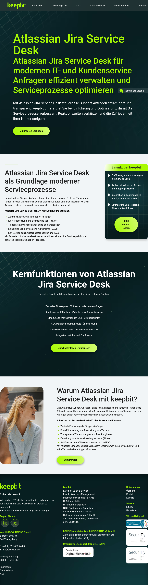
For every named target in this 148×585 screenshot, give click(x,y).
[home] (17, 5)
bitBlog (130, 507)
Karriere (130, 497)
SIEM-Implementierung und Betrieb (80, 518)
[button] (38, 5)
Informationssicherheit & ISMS (78, 497)
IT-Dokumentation (72, 501)
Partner (142, 5)
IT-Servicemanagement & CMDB (79, 515)
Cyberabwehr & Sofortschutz (77, 511)
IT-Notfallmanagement (74, 504)
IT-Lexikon (131, 510)
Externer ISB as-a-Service (75, 490)
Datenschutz (6, 570)
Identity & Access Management (79, 494)
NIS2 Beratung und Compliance (79, 508)
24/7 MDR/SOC (71, 522)
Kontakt (130, 494)
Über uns (130, 490)
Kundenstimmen (122, 5)
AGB (2, 574)
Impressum (5, 567)
